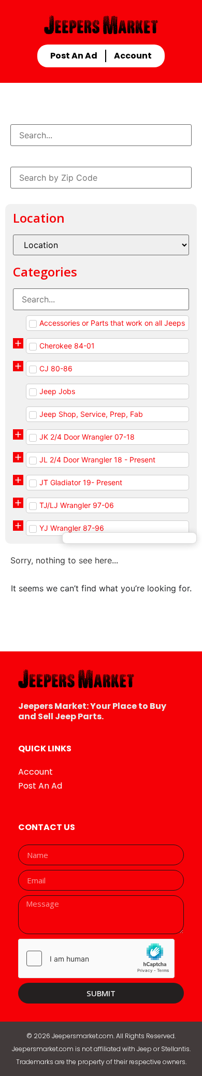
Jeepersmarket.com (82, 1035)
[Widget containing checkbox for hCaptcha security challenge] (96, 958)
